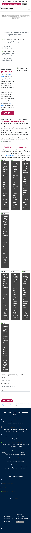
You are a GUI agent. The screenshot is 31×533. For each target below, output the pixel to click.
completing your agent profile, (11, 155)
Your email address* (6, 383)
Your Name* (4, 377)
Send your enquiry (7, 400)
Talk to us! (20, 522)
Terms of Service (10, 405)
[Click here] (15, 480)
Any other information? (6, 390)
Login (24, 4)
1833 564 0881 (22, 1)
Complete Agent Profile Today (11, 4)
